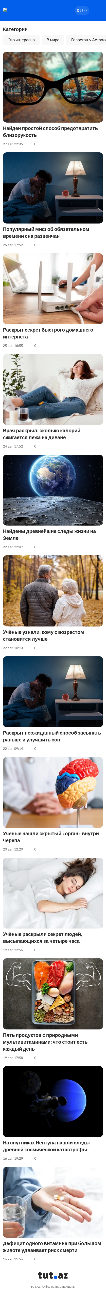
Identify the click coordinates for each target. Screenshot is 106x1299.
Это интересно (21, 39)
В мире (53, 39)
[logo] (18, 10)
